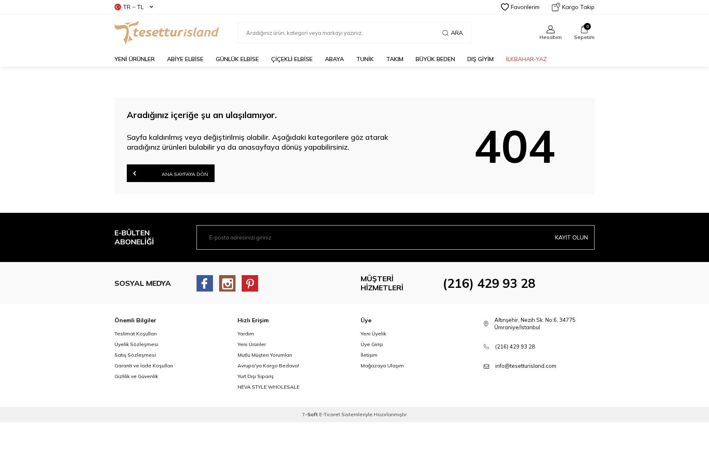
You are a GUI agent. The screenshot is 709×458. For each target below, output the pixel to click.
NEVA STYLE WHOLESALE (269, 387)
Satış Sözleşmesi (135, 355)
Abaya (334, 59)
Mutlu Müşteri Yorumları (265, 355)
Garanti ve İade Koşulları (143, 365)
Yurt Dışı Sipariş (256, 376)
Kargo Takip (578, 7)
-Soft (310, 414)
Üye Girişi (372, 344)
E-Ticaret (329, 414)
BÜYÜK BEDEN (435, 59)
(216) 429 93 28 (489, 283)
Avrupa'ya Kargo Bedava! (268, 365)
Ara (457, 32)
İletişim (369, 355)
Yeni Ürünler (252, 344)
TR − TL (133, 7)
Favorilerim (525, 7)
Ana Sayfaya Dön (184, 174)
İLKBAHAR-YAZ (526, 59)
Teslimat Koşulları (135, 333)
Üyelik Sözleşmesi (136, 344)
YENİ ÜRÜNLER (134, 59)
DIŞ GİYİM (480, 59)
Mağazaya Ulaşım (382, 365)
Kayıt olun (571, 237)
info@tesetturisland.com (525, 365)
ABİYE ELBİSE (185, 59)
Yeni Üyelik (373, 333)
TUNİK (365, 59)
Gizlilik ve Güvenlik (136, 376)
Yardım (246, 333)
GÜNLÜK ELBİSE (237, 59)
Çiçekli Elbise (292, 59)
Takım (394, 59)
